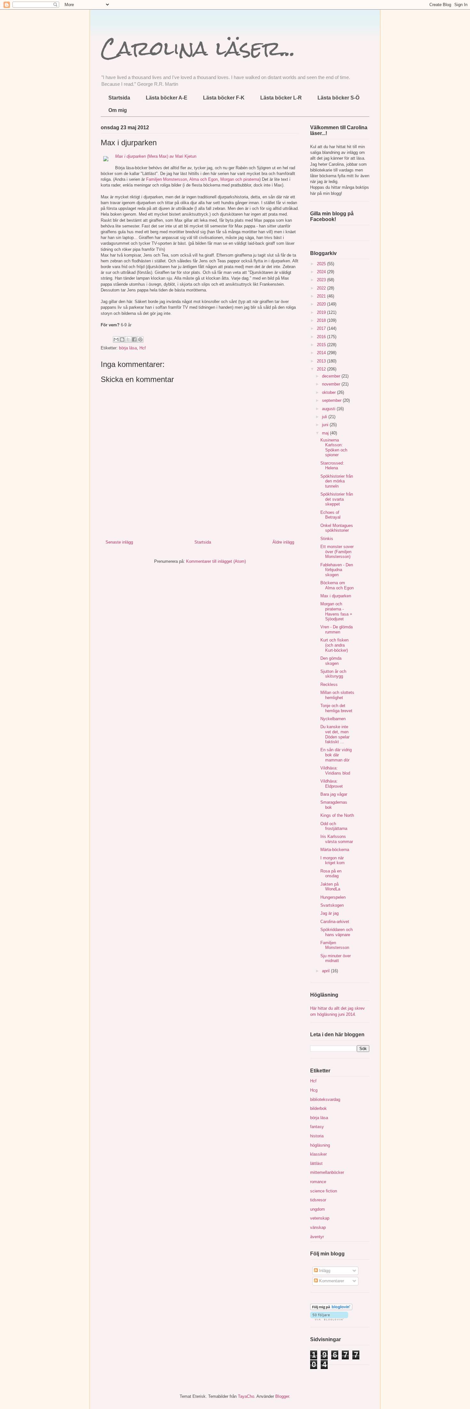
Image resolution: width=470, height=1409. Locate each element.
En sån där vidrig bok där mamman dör (336, 754)
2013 (322, 361)
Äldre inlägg (283, 542)
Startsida (119, 97)
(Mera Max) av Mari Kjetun (155, 156)
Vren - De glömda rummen (336, 629)
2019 (322, 312)
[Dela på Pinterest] (140, 339)
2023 (322, 279)
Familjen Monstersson (166, 179)
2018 (322, 320)
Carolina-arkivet (334, 921)
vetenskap (319, 1218)
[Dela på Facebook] (134, 339)
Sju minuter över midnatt (335, 958)
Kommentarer (331, 1280)
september (332, 400)
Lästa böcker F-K (224, 97)
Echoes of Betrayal (330, 515)
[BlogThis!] (122, 339)
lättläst (316, 1163)
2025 (322, 263)
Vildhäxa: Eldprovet (331, 784)
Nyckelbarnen (333, 718)
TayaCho (246, 1396)
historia (317, 1136)
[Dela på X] (128, 339)
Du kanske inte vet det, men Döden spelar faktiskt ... (334, 734)
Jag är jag (329, 913)
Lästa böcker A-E (166, 97)
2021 (322, 296)
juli (325, 416)
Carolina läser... (198, 48)
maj (326, 433)
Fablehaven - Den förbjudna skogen (336, 569)
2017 (322, 328)
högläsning (320, 1145)
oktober (329, 392)
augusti (329, 408)
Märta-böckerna (334, 849)
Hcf (142, 348)
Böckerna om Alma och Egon (337, 585)
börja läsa (128, 348)
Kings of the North (337, 815)
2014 (322, 352)
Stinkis (326, 538)
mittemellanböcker (327, 1172)
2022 (322, 288)
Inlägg (324, 1270)
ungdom (317, 1209)
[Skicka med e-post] (116, 339)
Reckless (329, 684)
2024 (322, 271)
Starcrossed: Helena (332, 466)
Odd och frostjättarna (333, 826)
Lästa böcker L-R (281, 97)
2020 (322, 304)
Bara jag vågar (333, 794)
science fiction (323, 1191)
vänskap (318, 1227)
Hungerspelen (333, 897)
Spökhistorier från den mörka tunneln (336, 481)
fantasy (317, 1126)
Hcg (313, 1090)
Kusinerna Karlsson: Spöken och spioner (333, 448)
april (326, 970)
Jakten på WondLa (330, 887)
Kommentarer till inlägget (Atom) (216, 561)
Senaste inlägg (119, 542)
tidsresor (318, 1200)
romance (318, 1181)
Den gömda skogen (330, 661)
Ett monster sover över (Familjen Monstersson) (337, 551)
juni (326, 424)
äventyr (317, 1236)
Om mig (117, 110)
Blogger (282, 1396)
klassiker (318, 1154)
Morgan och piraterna (239, 179)
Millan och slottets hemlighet (337, 695)
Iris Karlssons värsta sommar (336, 839)
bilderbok (318, 1108)
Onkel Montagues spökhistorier (336, 528)
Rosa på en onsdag (330, 874)
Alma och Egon (203, 179)
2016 (322, 336)
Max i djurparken (335, 595)
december (331, 376)
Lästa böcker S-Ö (338, 97)
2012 (322, 369)
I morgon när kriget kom (332, 860)
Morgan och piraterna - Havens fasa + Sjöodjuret (336, 611)
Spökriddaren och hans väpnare (336, 932)
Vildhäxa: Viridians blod (335, 771)
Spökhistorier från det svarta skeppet (336, 499)
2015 (322, 344)
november (331, 384)
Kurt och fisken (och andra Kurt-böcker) (334, 645)
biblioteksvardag (325, 1099)
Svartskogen (332, 905)
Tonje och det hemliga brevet (336, 708)
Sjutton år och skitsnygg (333, 674)
